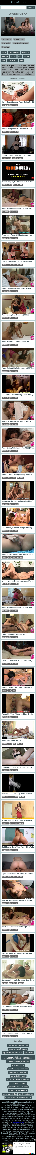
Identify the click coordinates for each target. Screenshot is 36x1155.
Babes (13, 56)
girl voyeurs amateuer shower (18, 1045)
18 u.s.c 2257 (12, 1102)
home (4, 1102)
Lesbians (25, 52)
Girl (3, 60)
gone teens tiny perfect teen (18, 1069)
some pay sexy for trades (18, 1049)
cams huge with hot (9, 1094)
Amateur (5, 56)
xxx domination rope (26, 1094)
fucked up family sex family (18, 1090)
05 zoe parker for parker (18, 1083)
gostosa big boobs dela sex (18, 1087)
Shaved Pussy (14, 52)
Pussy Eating (12, 60)
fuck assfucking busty (18, 1076)
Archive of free (18, 1135)
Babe (22, 60)
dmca (21, 1104)
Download (5, 47)
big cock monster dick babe (12, 1053)
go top (27, 1104)
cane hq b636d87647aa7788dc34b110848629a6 (18, 1057)
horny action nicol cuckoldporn (18, 1079)
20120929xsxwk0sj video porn (18, 1061)
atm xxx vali (29, 1053)
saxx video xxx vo (18, 1065)
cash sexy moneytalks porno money (18, 1097)
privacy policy (23, 1102)
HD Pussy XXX (23, 1133)
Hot (19, 56)
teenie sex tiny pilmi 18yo (18, 1072)
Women (26, 56)
